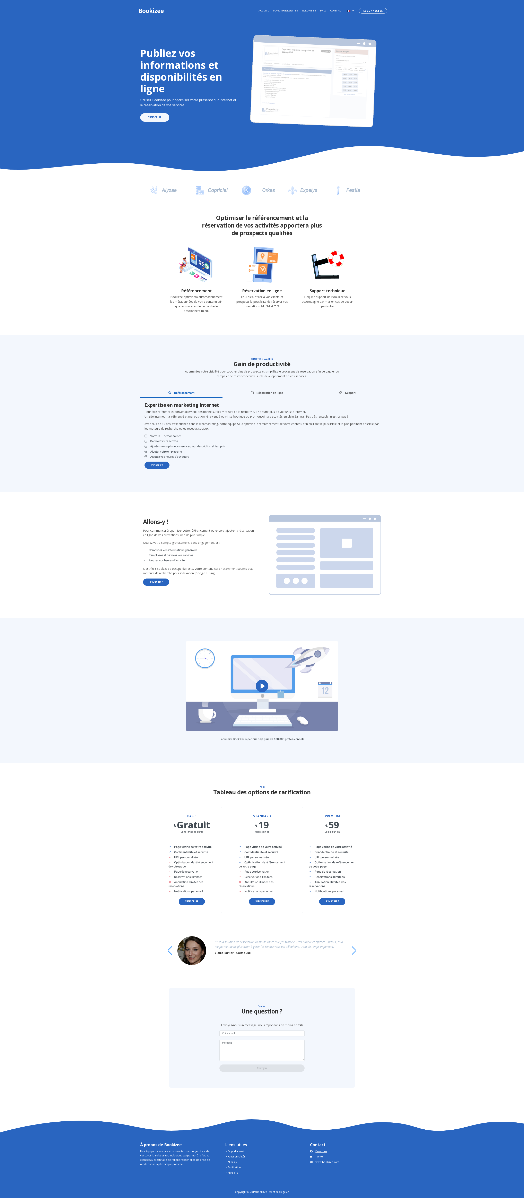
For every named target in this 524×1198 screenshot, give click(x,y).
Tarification (234, 1167)
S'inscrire (157, 465)
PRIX (323, 10)
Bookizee (151, 11)
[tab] (181, 393)
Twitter (319, 1156)
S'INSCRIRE (154, 117)
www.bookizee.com (327, 1162)
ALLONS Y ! (309, 10)
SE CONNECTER (373, 10)
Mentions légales (279, 1192)
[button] (350, 11)
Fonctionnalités (236, 1156)
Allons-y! (232, 1162)
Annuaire (233, 1172)
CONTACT (336, 10)
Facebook (321, 1151)
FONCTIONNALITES (285, 10)
